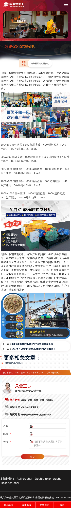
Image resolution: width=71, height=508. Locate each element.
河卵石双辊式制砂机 (14, 363)
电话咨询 (9, 505)
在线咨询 (44, 505)
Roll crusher (24, 478)
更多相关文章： (22, 357)
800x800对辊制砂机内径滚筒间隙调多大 (32, 343)
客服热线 (26, 505)
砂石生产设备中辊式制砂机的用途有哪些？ (33, 348)
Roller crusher (10, 483)
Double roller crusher (48, 478)
